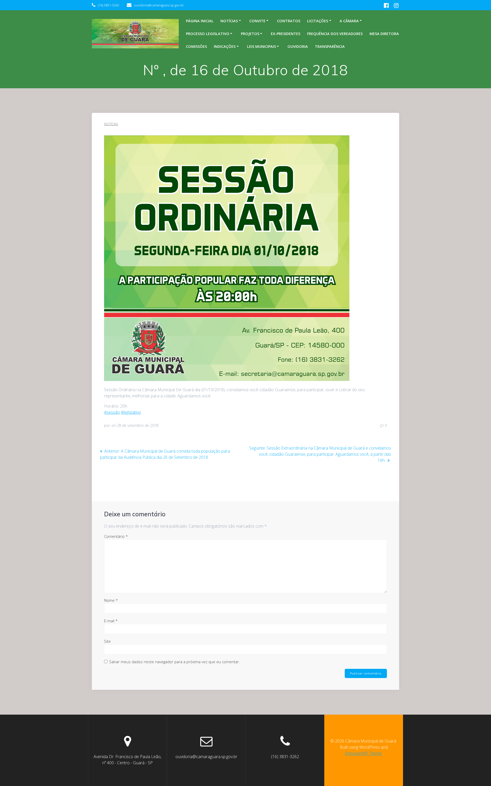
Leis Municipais (261, 46)
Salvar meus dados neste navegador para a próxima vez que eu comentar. (174, 661)
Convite (257, 20)
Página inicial (200, 20)
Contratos (288, 20)
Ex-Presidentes (285, 33)
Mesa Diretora (384, 33)
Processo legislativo (207, 33)
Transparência (330, 46)
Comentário (116, 536)
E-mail (111, 620)
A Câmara (349, 20)
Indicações (225, 46)
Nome (111, 600)
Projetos (250, 33)
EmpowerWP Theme (363, 753)
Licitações (317, 20)
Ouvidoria (297, 46)
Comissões (196, 46)
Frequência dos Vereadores (335, 33)
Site (107, 641)
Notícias (229, 20)
